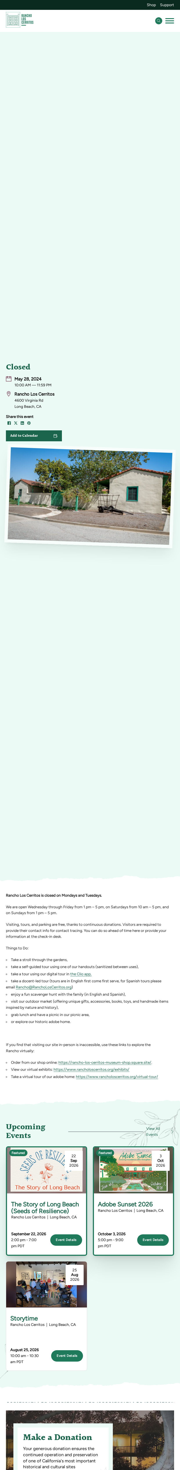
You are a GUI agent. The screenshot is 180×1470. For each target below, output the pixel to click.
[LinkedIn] (22, 423)
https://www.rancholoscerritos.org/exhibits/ (91, 1069)
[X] (16, 423)
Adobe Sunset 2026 (125, 1204)
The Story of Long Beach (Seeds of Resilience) (45, 1207)
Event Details (66, 1240)
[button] (34, 435)
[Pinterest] (29, 423)
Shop (151, 5)
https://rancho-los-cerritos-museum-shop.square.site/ (104, 1062)
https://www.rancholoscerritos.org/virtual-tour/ (117, 1076)
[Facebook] (9, 423)
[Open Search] (158, 20)
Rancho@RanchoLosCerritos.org (44, 987)
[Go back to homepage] (19, 21)
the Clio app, (81, 974)
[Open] (169, 20)
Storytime (24, 1318)
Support (167, 5)
